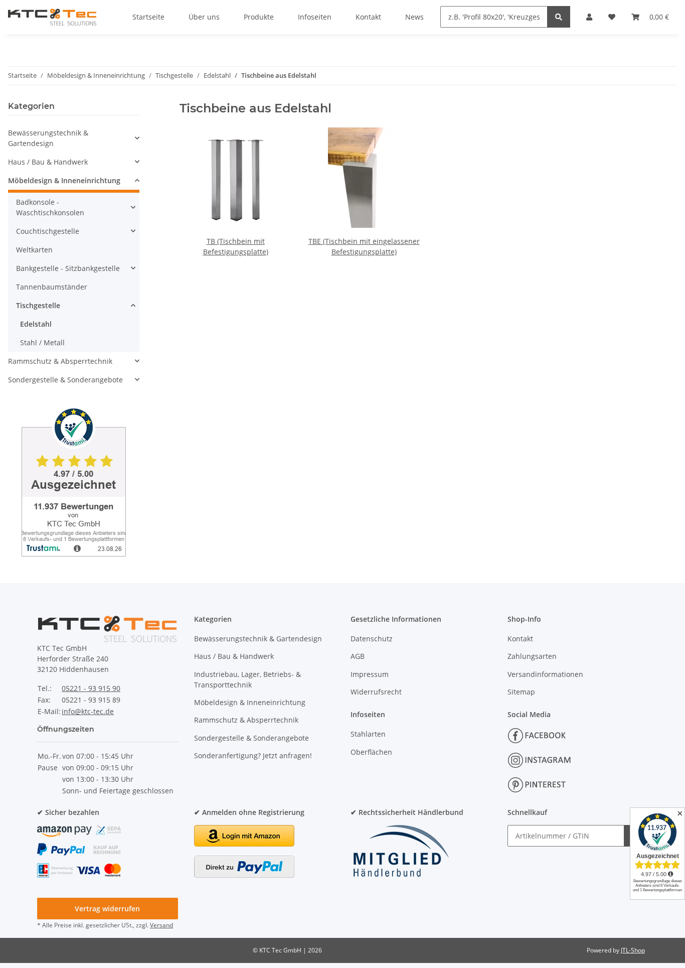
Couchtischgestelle (47, 231)
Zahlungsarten (532, 656)
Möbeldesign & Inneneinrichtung (64, 180)
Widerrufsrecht (376, 692)
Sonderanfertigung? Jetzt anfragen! (253, 755)
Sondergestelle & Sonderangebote (65, 379)
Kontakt (520, 638)
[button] (73, 138)
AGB (358, 656)
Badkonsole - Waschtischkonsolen (50, 207)
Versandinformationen (545, 674)
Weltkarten (34, 249)
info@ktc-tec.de (88, 711)
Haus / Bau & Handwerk (48, 162)
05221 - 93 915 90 (91, 688)
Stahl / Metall (42, 342)
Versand (161, 925)
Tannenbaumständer (51, 287)
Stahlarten (368, 734)
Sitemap (521, 692)
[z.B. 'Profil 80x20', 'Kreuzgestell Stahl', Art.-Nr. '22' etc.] (558, 17)
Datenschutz (372, 638)
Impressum (370, 674)
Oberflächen (371, 752)
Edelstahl (36, 324)
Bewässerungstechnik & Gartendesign (48, 138)
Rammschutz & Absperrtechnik (60, 361)
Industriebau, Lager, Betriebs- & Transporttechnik (247, 679)
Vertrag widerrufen (107, 908)
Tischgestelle (38, 305)
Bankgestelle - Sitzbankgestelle (68, 268)
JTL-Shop (633, 950)
